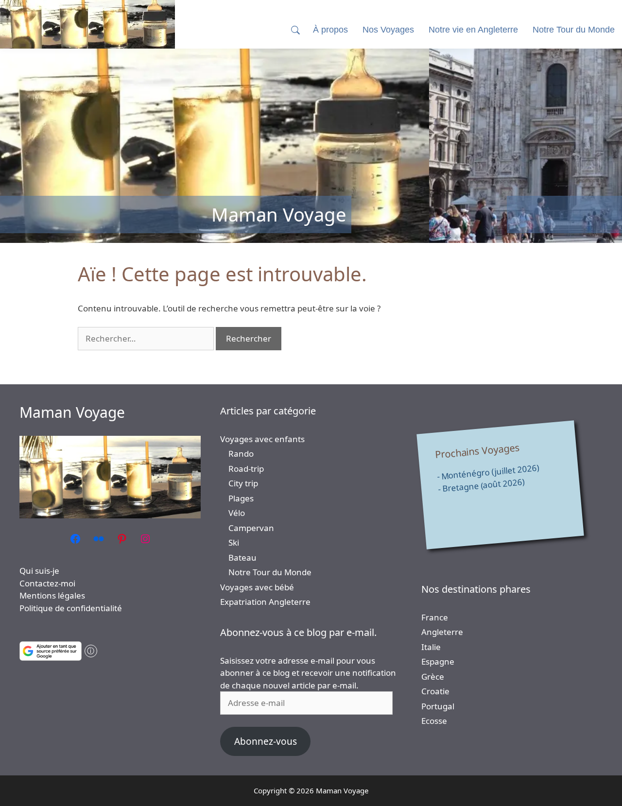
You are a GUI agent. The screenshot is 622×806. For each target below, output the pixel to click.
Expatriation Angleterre (265, 601)
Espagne (437, 661)
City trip (243, 483)
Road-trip (246, 468)
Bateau (242, 557)
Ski (233, 542)
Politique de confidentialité (70, 608)
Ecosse (434, 720)
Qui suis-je (39, 570)
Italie (431, 646)
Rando (241, 453)
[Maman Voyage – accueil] (87, 24)
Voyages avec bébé (257, 587)
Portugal (437, 706)
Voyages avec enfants (262, 439)
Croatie (435, 691)
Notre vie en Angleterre (473, 29)
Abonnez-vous (265, 741)
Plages (241, 498)
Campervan (251, 527)
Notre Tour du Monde (269, 572)
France (434, 617)
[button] (295, 30)
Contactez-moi (47, 583)
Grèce (432, 676)
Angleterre (442, 631)
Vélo (236, 512)
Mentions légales (52, 595)
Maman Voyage (72, 412)
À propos (330, 29)
